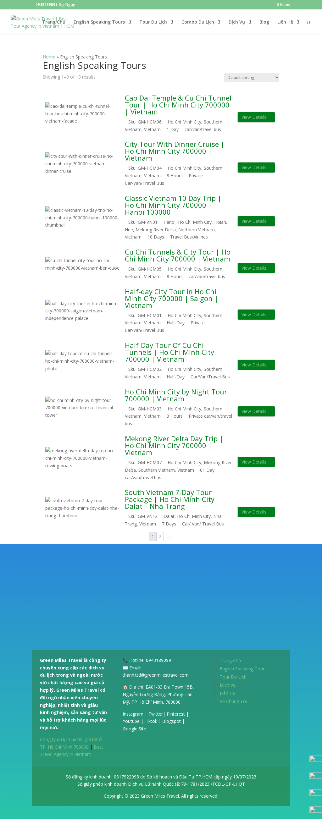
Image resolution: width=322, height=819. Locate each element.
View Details (255, 117)
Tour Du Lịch (153, 22)
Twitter (155, 714)
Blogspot (171, 721)
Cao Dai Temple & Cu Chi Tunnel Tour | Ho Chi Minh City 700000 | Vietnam (178, 104)
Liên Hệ (285, 22)
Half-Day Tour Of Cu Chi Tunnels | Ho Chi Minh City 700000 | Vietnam (169, 352)
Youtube (131, 721)
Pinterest (176, 714)
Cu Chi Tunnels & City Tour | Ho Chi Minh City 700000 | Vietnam (177, 255)
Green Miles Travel (160, 796)
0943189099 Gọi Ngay (55, 4)
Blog (264, 22)
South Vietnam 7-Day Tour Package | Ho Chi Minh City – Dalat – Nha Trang (172, 499)
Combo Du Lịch (197, 22)
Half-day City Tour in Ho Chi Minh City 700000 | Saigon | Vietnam (171, 298)
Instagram (133, 714)
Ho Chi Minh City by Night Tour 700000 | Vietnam (176, 395)
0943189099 (158, 660)
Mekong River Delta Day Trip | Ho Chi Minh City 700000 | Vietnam (174, 445)
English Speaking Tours (99, 22)
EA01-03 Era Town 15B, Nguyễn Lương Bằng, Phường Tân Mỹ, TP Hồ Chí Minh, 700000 (158, 694)
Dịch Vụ (237, 22)
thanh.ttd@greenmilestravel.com (156, 675)
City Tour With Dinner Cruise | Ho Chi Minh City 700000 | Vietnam (175, 150)
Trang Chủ (53, 22)
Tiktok (151, 721)
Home (49, 57)
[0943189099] (315, 760)
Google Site (134, 729)
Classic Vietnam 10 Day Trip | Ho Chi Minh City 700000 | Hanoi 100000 (173, 205)
